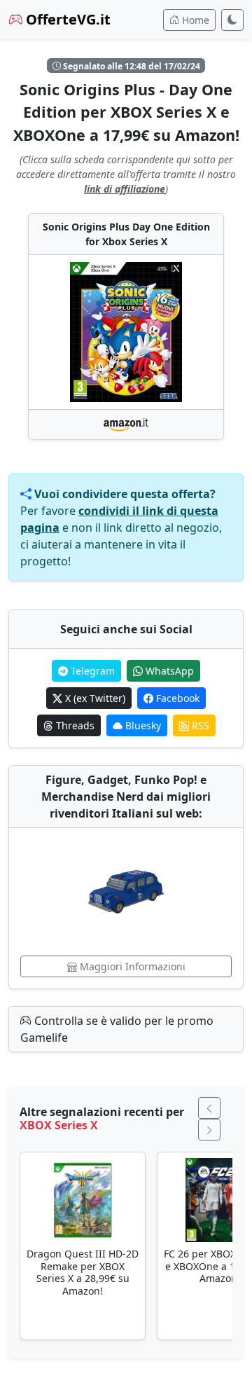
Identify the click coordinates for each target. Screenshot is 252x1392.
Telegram (91, 670)
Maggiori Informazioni (131, 966)
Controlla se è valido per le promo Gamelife (117, 1029)
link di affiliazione (124, 188)
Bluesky (141, 725)
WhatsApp (168, 670)
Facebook (176, 698)
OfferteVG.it (66, 19)
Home (194, 20)
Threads (73, 725)
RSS (199, 725)
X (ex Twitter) (93, 698)
